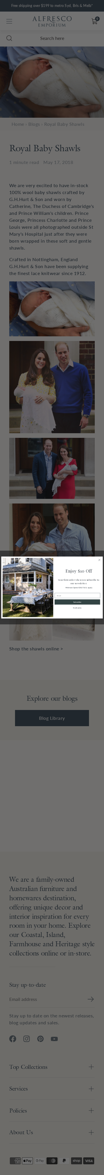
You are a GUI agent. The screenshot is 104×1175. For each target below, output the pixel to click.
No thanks (77, 608)
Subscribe (77, 602)
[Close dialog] (99, 560)
